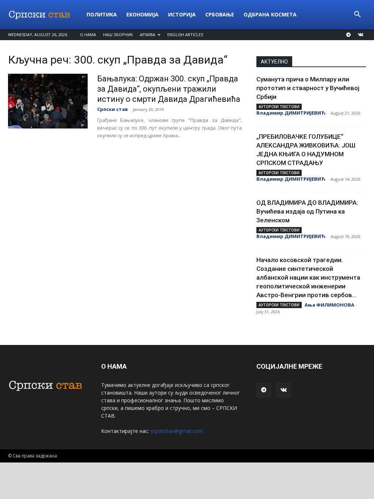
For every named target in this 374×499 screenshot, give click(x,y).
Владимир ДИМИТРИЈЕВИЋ (290, 113)
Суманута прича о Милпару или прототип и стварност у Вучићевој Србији (307, 88)
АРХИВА (147, 34)
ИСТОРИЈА (182, 14)
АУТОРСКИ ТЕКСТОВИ (279, 106)
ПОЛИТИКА (102, 14)
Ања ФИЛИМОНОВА (329, 305)
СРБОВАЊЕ (219, 14)
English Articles (185, 34)
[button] (357, 15)
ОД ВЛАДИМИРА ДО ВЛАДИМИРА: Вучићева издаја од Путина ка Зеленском (307, 211)
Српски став (112, 109)
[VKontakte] (360, 34)
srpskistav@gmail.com (176, 430)
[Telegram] (348, 34)
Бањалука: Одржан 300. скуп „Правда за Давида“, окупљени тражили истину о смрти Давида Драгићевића (168, 89)
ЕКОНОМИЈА (142, 14)
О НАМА (88, 34)
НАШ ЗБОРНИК (118, 34)
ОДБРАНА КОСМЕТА (270, 14)
